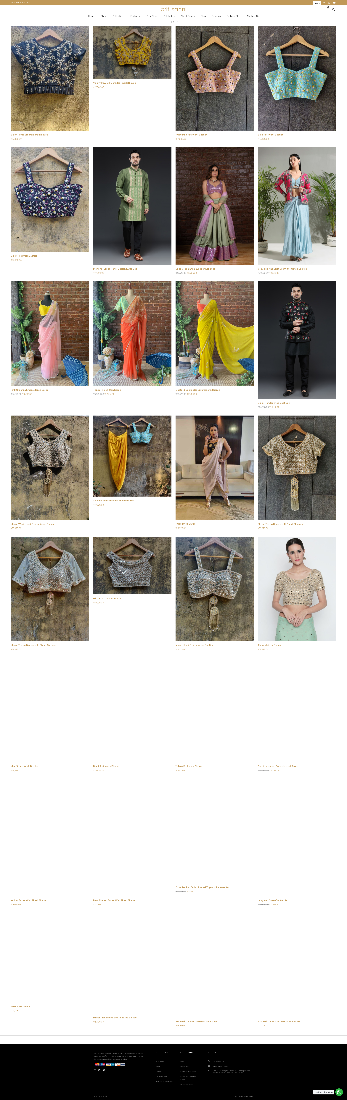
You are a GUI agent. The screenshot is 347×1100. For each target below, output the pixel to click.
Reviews (159, 1071)
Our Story (160, 1061)
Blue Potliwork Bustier (270, 134)
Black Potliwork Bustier (24, 256)
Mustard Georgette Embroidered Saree (198, 390)
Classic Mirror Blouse (270, 645)
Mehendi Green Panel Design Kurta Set (115, 269)
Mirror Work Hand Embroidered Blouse (33, 524)
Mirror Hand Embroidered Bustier (194, 645)
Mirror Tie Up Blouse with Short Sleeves (280, 524)
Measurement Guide (188, 1071)
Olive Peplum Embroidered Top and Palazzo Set (202, 887)
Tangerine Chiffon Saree (107, 390)
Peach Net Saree (20, 1006)
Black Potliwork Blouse (106, 766)
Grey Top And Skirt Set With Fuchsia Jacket (282, 269)
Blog (158, 1066)
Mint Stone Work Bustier (24, 766)
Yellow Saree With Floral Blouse (28, 900)
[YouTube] (104, 1069)
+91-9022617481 (219, 1061)
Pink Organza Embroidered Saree (30, 390)
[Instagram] (99, 1069)
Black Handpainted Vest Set (274, 403)
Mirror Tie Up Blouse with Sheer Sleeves (33, 645)
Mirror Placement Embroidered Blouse (115, 1017)
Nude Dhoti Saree (186, 524)
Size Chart (184, 1066)
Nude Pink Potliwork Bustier (191, 134)
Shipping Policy (186, 1084)
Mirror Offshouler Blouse (107, 598)
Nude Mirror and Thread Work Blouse (197, 1021)
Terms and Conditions (164, 1081)
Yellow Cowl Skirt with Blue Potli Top (113, 500)
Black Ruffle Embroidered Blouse (29, 134)
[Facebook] (95, 1069)
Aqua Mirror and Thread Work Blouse (279, 1021)
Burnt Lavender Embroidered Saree (278, 766)
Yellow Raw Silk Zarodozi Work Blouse (114, 83)
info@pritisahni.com (221, 1066)
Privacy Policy (161, 1076)
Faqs (182, 1061)
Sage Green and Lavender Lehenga (195, 269)
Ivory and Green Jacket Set (273, 900)
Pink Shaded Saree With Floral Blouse (114, 900)
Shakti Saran (248, 1096)
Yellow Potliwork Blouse (189, 766)
